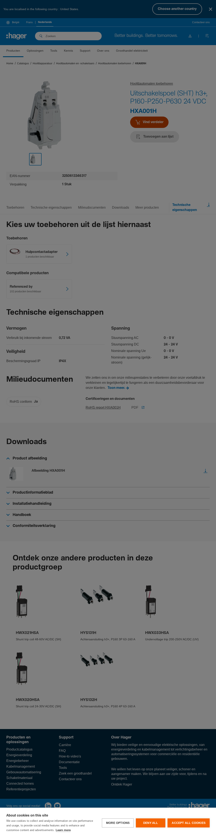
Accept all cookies (188, 823)
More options (118, 823)
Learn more (63, 830)
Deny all (150, 823)
